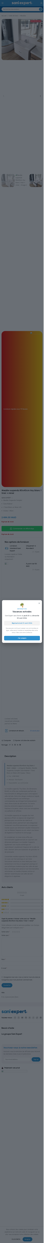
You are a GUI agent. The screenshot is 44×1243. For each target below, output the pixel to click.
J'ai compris (22, 638)
